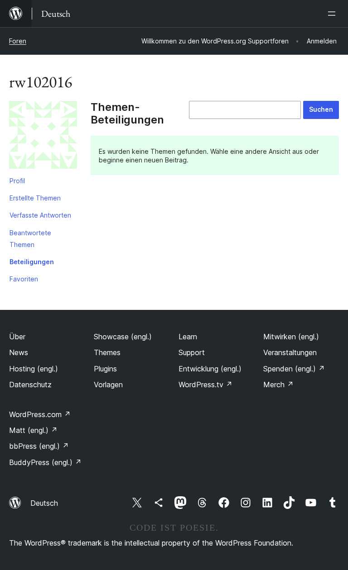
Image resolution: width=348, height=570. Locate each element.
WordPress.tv (205, 384)
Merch (278, 384)
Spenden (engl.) (294, 368)
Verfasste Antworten (40, 215)
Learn (188, 336)
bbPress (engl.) (39, 446)
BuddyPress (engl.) (45, 462)
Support (192, 352)
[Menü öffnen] (333, 13)
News (18, 352)
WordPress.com (40, 414)
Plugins (105, 368)
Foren (17, 41)
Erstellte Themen (35, 198)
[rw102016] (43, 136)
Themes (107, 352)
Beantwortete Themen (30, 238)
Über (17, 336)
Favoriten (24, 279)
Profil (17, 181)
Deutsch (44, 503)
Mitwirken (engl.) (291, 336)
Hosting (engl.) (33, 368)
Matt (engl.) (33, 430)
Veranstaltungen (290, 352)
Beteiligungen (32, 262)
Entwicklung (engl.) (210, 368)
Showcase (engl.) (123, 336)
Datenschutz (30, 384)
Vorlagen (108, 384)
